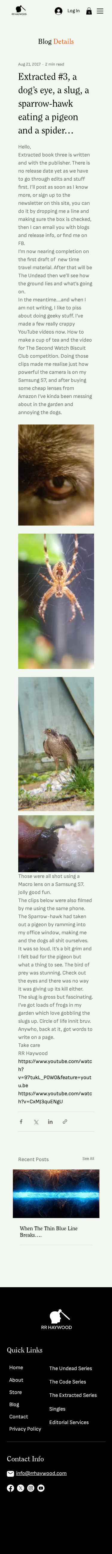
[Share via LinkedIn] (50, 1121)
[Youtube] (41, 1488)
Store (15, 1392)
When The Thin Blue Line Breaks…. (49, 1231)
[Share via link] (65, 1121)
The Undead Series (70, 1368)
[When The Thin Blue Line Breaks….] (56, 1193)
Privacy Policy (25, 1429)
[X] (20, 1488)
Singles (57, 1409)
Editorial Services (69, 1422)
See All (88, 1158)
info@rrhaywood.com (41, 1473)
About (16, 1380)
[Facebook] (10, 1488)
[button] (89, 11)
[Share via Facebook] (21, 1121)
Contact (18, 1417)
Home (16, 1367)
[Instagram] (30, 1488)
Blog (14, 1404)
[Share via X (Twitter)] (36, 1121)
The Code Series (67, 1382)
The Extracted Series (73, 1395)
